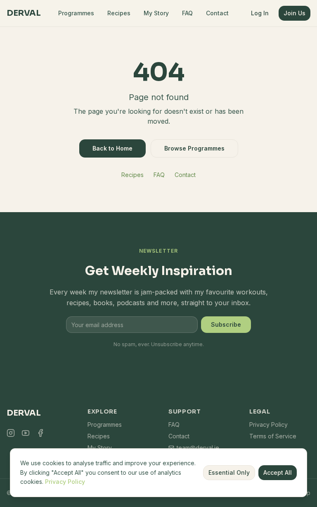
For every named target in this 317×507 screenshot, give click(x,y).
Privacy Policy (268, 424)
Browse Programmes (194, 148)
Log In (260, 13)
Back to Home (112, 148)
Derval (23, 13)
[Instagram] (11, 433)
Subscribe (226, 324)
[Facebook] (40, 433)
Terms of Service (272, 436)
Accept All (277, 472)
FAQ (187, 13)
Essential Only (229, 472)
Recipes (118, 13)
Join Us (294, 13)
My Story (156, 13)
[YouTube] (25, 433)
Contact (217, 13)
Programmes (76, 13)
